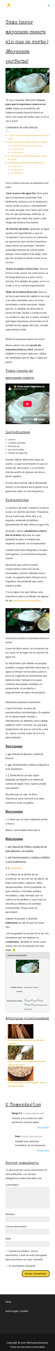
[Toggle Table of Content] (7, 131)
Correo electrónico (17, 1226)
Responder (43, 1127)
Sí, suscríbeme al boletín (21, 1266)
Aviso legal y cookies (17, 1311)
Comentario (13, 1184)
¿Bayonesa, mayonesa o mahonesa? (27, 163)
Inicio (8, 1301)
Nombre (11, 1214)
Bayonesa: (18, 166)
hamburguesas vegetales (27, 600)
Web (8, 1238)
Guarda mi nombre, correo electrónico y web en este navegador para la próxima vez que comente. (26, 1255)
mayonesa (15, 868)
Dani (17, 1136)
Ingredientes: (18, 149)
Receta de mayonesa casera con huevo (28, 142)
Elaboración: (18, 152)
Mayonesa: (18, 170)
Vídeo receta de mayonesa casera (27, 146)
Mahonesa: (18, 173)
